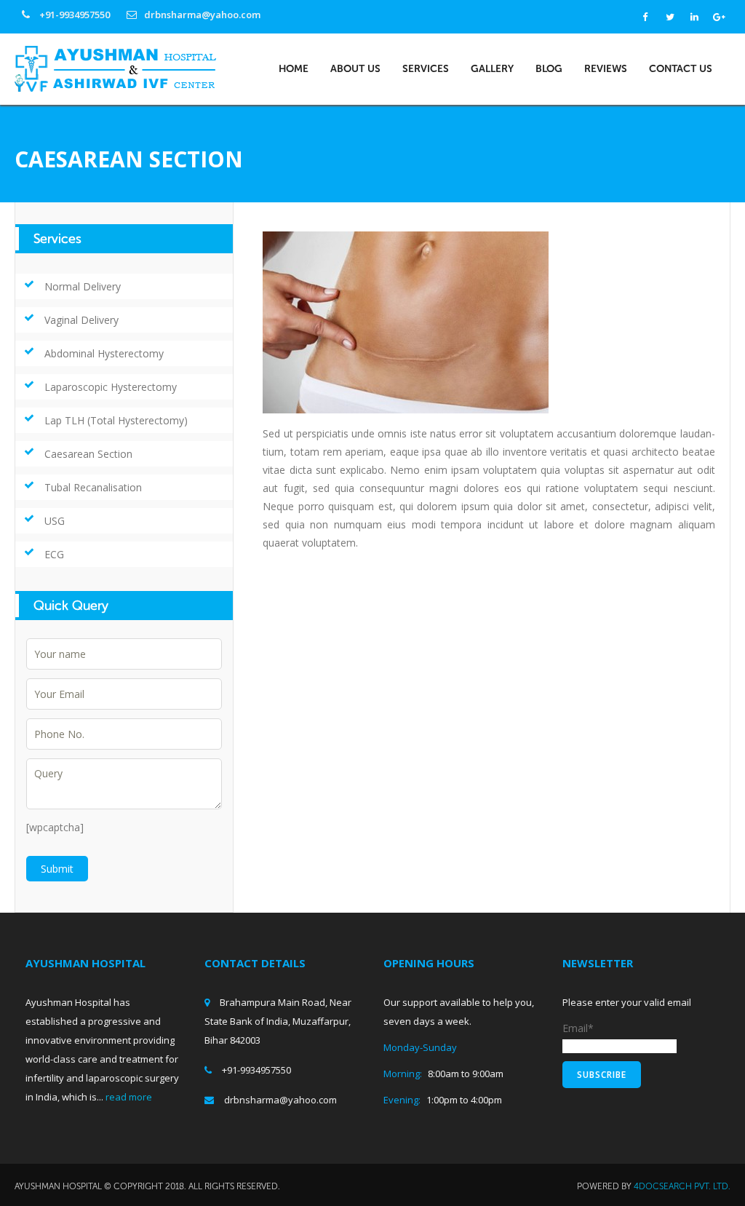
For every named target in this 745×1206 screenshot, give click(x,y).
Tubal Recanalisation (93, 487)
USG (54, 521)
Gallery (492, 69)
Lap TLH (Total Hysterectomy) (116, 420)
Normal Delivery (82, 286)
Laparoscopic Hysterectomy (110, 387)
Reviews (605, 69)
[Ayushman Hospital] (115, 67)
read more (128, 1096)
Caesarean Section (88, 454)
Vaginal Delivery (81, 320)
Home (293, 69)
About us (355, 69)
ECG (54, 554)
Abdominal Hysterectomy (104, 353)
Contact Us (680, 69)
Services (425, 69)
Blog (548, 69)
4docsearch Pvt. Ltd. (682, 1186)
